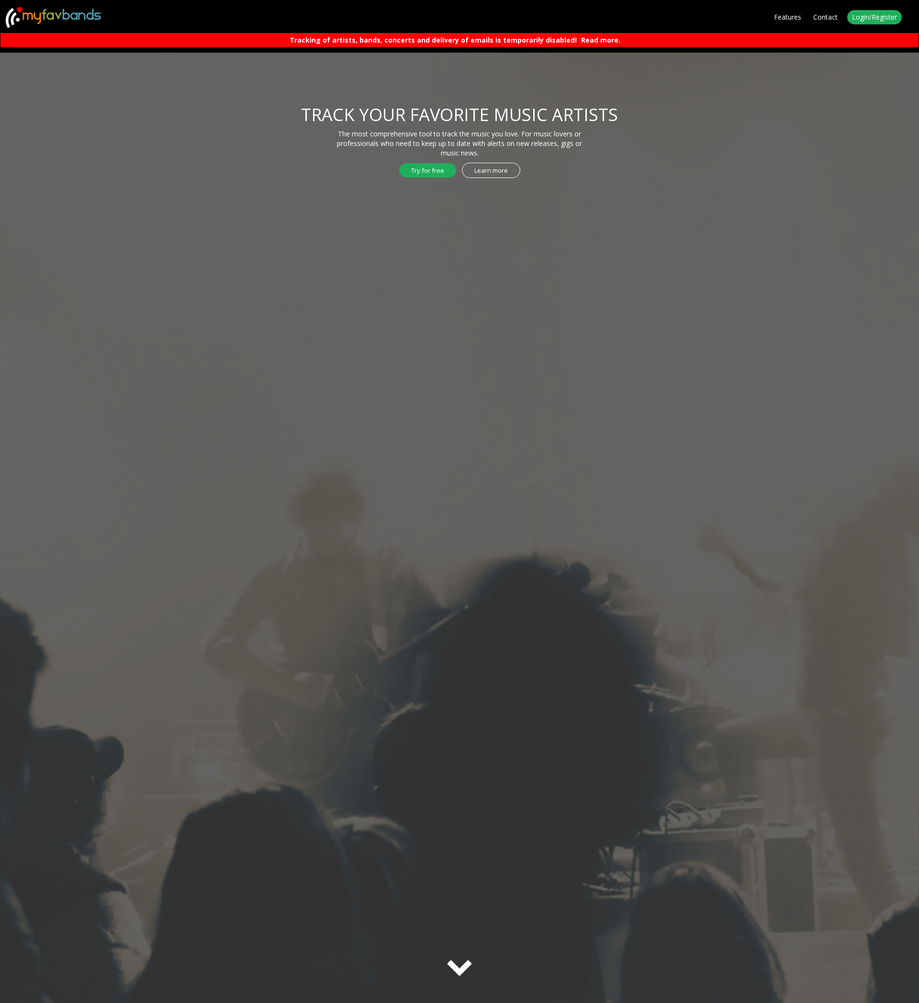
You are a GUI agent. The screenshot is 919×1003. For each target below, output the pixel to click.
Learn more (491, 170)
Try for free (427, 170)
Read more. (600, 40)
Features (787, 17)
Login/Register (874, 17)
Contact (825, 17)
